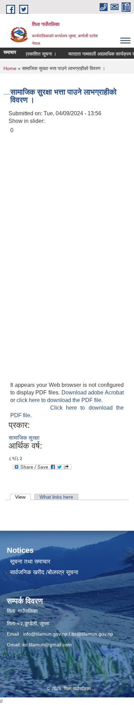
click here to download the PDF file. (59, 400)
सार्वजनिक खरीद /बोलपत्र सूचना (44, 572)
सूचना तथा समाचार (30, 561)
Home (9, 68)
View (23, 497)
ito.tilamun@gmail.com (47, 644)
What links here (56, 497)
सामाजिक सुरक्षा (24, 438)
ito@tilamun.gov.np (92, 634)
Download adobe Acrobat (93, 392)
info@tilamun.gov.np (45, 634)
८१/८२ (15, 458)
